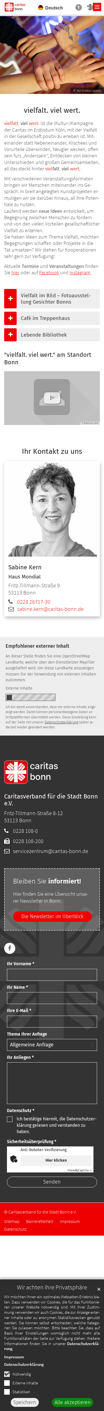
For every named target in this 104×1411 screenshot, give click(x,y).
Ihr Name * (17, 987)
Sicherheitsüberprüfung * (31, 1141)
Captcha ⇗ (80, 1170)
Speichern (24, 1402)
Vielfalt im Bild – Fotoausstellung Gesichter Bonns (56, 298)
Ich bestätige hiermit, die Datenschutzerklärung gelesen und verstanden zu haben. (57, 1125)
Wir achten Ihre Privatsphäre (52, 1287)
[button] (9, 948)
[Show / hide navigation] (97, 7)
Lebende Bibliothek (44, 335)
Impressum (14, 1356)
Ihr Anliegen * (20, 1057)
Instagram (80, 272)
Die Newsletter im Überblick (52, 916)
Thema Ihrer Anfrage (27, 1034)
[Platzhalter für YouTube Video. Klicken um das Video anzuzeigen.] (52, 398)
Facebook (49, 272)
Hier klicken (56, 1160)
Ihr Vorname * (20, 963)
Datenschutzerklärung (24, 1364)
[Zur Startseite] (15, 7)
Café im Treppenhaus (45, 318)
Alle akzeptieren (73, 1402)
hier (15, 272)
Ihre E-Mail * (19, 1010)
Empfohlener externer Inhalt (37, 646)
